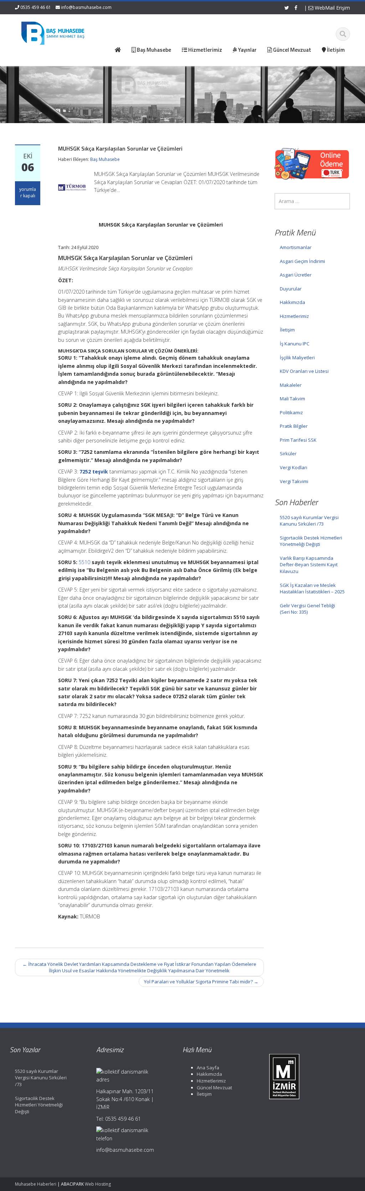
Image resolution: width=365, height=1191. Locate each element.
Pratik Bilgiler (294, 426)
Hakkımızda (292, 302)
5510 (84, 562)
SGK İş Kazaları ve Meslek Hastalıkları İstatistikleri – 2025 (312, 588)
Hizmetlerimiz (294, 316)
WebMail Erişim (331, 7)
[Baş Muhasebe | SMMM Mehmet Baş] (52, 32)
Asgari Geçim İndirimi (302, 261)
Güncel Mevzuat (214, 1087)
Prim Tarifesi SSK (298, 440)
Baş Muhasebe (105, 159)
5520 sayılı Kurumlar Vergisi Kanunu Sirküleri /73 (309, 520)
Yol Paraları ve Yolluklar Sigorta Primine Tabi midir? (201, 981)
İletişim (287, 329)
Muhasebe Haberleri (35, 1184)
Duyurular (291, 288)
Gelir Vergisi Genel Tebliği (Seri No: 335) (307, 608)
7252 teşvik (93, 471)
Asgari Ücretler (296, 275)
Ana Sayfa (208, 1067)
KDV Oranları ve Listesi (304, 371)
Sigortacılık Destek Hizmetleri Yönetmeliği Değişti (311, 541)
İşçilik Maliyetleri (297, 357)
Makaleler (291, 385)
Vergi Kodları (293, 467)
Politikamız (291, 412)
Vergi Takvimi (294, 481)
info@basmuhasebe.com (86, 7)
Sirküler (288, 453)
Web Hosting (98, 1184)
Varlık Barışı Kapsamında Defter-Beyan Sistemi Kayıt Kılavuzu (309, 564)
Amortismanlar (296, 247)
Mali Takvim (292, 398)
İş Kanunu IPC (294, 343)
